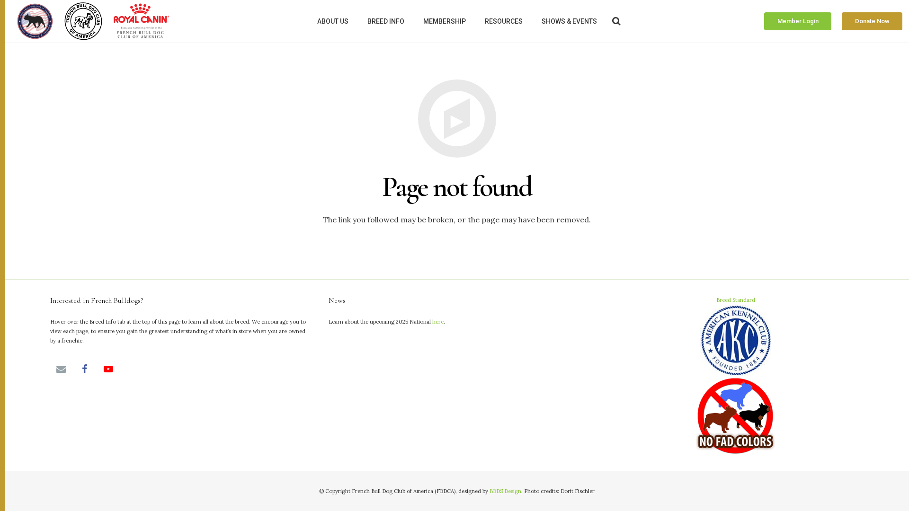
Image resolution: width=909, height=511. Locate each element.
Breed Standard (735, 300)
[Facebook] (85, 369)
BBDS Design (505, 491)
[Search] (616, 21)
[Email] (61, 369)
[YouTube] (108, 369)
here (438, 321)
